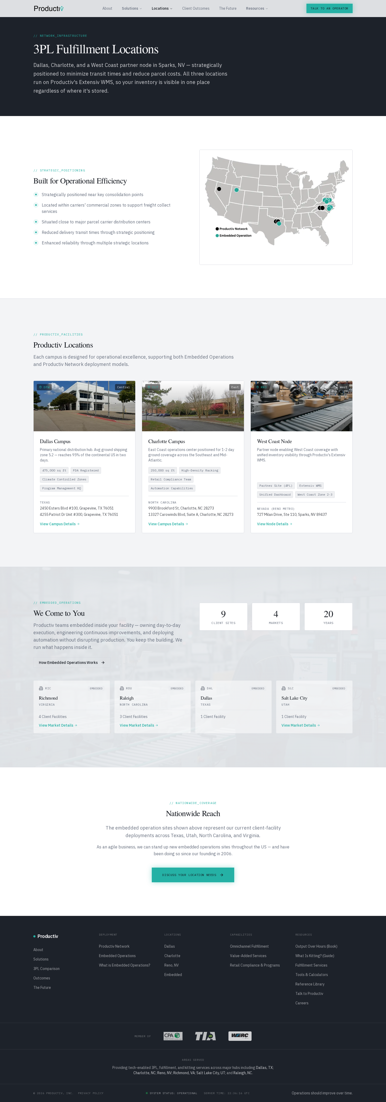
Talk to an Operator (329, 8)
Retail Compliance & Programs (255, 965)
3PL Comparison (46, 968)
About (107, 8)
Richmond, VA (184, 1072)
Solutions (130, 8)
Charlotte (172, 955)
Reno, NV (171, 965)
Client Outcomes (196, 8)
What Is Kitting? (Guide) (314, 955)
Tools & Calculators (311, 974)
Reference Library (310, 984)
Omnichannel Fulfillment (249, 946)
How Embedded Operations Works (68, 662)
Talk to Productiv (309, 993)
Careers (302, 1003)
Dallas (169, 946)
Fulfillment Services (311, 965)
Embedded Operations (117, 955)
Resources (255, 8)
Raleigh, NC (242, 1072)
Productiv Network (114, 946)
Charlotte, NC (144, 1072)
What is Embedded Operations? (124, 965)
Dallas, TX (264, 1067)
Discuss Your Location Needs (189, 875)
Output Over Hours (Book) (316, 946)
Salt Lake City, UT (210, 1072)
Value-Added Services (248, 955)
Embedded (173, 974)
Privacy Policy (91, 1093)
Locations (160, 8)
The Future (228, 8)
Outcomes (41, 978)
